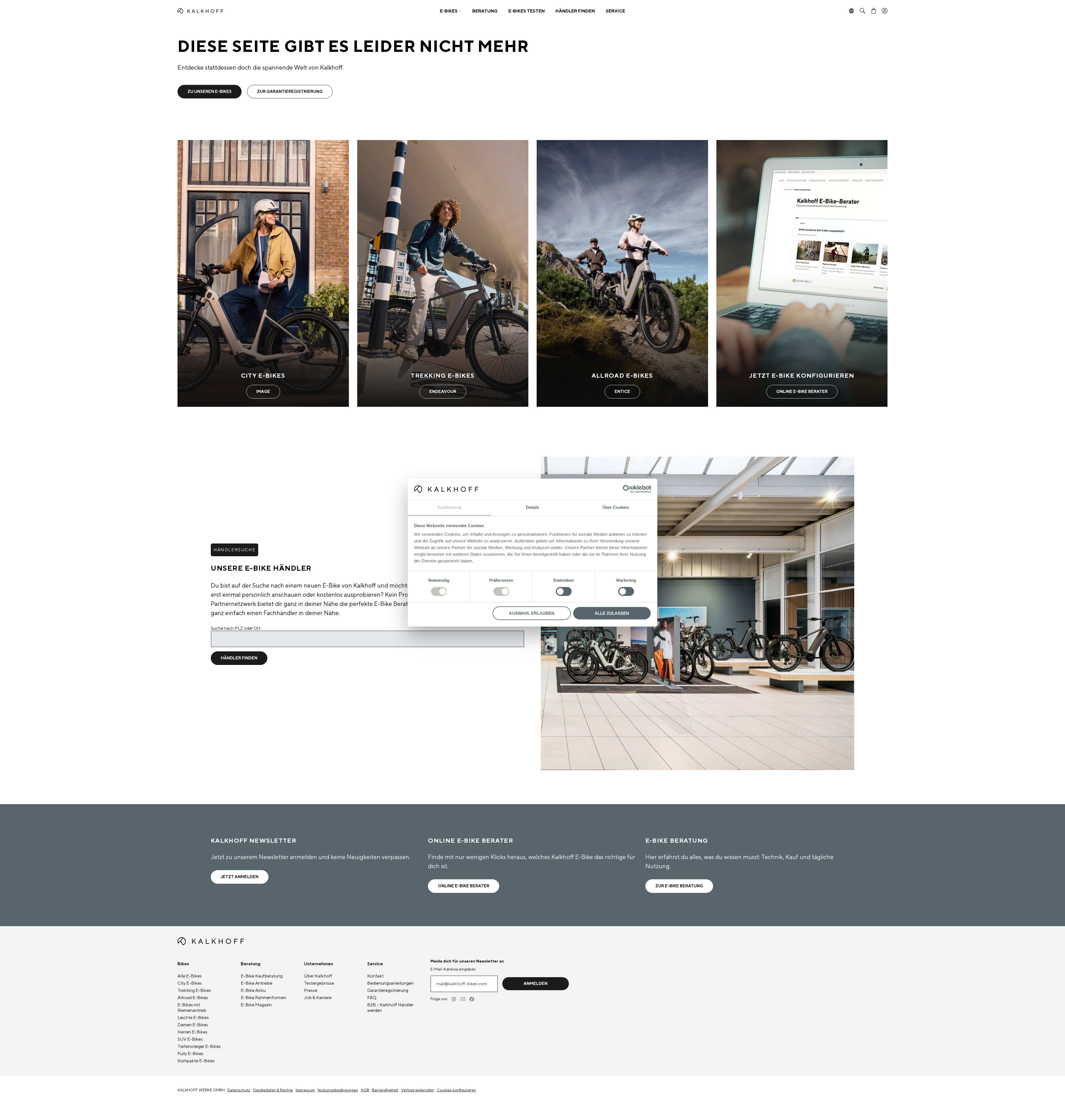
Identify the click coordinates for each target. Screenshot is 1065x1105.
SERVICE (615, 11)
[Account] (885, 11)
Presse (310, 990)
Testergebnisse (319, 983)
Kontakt (375, 976)
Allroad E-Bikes (193, 997)
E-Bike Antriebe (256, 983)
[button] (451, 11)
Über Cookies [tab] (615, 507)
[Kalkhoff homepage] (265, 11)
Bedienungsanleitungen (390, 983)
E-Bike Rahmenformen (263, 997)
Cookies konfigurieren (456, 1090)
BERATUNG (485, 11)
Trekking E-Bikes (194, 990)
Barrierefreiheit (385, 1090)
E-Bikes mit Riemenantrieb (192, 1007)
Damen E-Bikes (193, 1025)
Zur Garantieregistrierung (290, 91)
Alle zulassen (612, 613)
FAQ (371, 997)
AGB (365, 1090)
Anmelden (535, 983)
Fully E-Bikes (190, 1053)
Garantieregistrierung (387, 990)
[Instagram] (454, 999)
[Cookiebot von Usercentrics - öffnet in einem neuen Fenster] (627, 489)
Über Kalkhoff (318, 976)
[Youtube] (463, 999)
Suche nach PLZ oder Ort (235, 628)
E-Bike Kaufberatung (262, 976)
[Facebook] (472, 999)
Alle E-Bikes (190, 976)
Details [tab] (532, 507)
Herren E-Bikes (192, 1032)
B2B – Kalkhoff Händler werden (390, 1007)
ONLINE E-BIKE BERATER (463, 886)
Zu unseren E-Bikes (209, 91)
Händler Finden (239, 658)
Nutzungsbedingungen (338, 1090)
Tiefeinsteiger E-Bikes (199, 1046)
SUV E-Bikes (190, 1039)
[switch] (501, 591)
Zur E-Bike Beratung (679, 886)
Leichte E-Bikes (193, 1017)
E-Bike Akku (253, 990)
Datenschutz (238, 1090)
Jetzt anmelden (239, 877)
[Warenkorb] (873, 11)
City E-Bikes (190, 983)
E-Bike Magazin (256, 1005)
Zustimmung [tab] (449, 507)
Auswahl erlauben (531, 613)
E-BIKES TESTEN (526, 11)
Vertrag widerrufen (417, 1090)
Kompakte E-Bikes (196, 1061)
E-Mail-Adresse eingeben (453, 969)
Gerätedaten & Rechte (273, 1090)
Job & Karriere (317, 997)
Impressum (305, 1090)
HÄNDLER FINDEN (575, 11)
